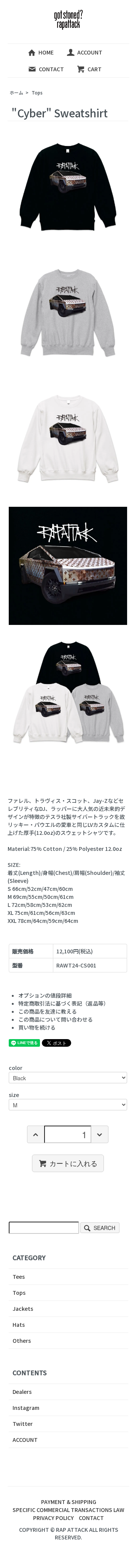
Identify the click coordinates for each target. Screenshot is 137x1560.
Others (22, 1340)
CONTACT (51, 69)
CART (95, 69)
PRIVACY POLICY (53, 1518)
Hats (19, 1324)
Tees (19, 1276)
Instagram (26, 1407)
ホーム (16, 92)
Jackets (23, 1308)
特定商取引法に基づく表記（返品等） (63, 1003)
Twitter (23, 1423)
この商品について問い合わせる (55, 1019)
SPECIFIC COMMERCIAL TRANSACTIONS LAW (68, 1510)
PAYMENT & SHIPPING (68, 1502)
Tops (37, 92)
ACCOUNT (89, 52)
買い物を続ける (37, 1027)
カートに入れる (73, 1163)
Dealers (22, 1391)
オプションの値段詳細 (45, 995)
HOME (46, 52)
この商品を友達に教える (47, 1011)
